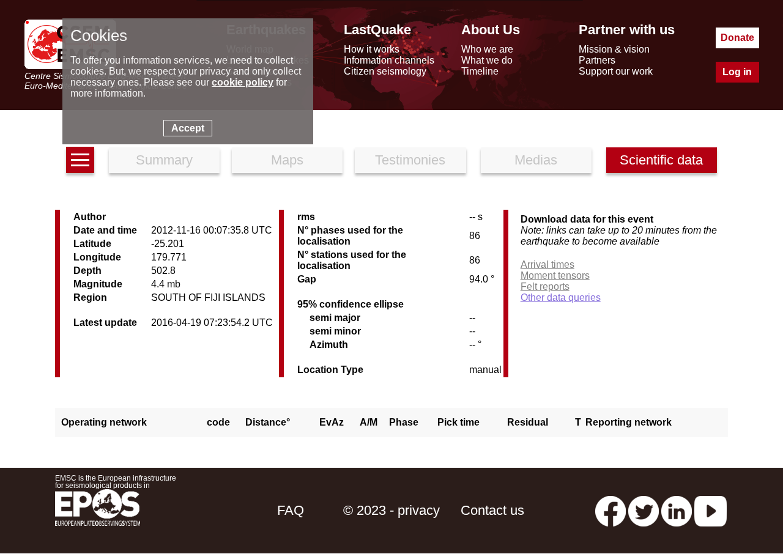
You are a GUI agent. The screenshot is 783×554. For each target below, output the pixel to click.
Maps (287, 160)
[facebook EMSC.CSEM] (610, 510)
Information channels (389, 60)
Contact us (492, 510)
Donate (737, 37)
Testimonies (410, 160)
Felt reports (545, 286)
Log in (737, 72)
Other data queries (561, 297)
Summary (164, 160)
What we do (487, 60)
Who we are (487, 49)
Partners (597, 60)
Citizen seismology (385, 71)
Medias (535, 160)
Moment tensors (555, 275)
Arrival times (547, 264)
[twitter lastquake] (643, 510)
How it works (371, 49)
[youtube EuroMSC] (710, 510)
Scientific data (661, 160)
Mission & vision (614, 49)
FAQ (290, 510)
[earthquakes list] (80, 160)
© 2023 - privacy (391, 510)
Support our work (616, 71)
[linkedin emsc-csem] (676, 510)
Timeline (480, 71)
